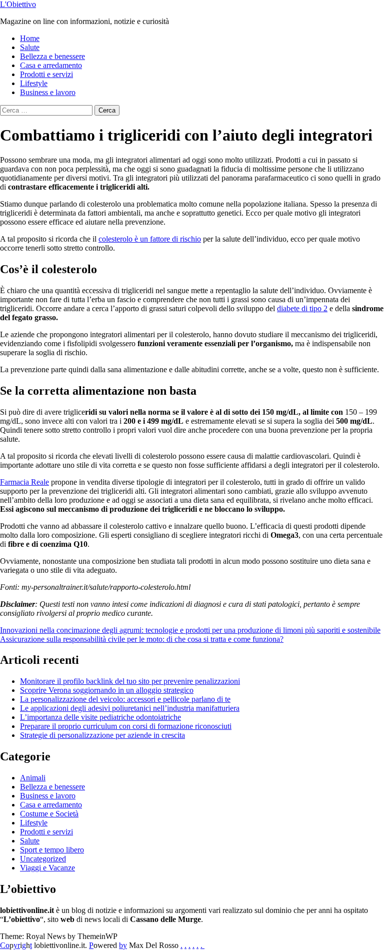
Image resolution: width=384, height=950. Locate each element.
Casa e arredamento (51, 65)
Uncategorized (43, 858)
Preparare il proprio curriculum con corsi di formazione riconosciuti (126, 726)
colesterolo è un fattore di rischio (149, 239)
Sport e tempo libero (52, 849)
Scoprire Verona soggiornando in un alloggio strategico (107, 690)
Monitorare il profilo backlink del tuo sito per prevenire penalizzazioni (130, 681)
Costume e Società (49, 813)
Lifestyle (34, 83)
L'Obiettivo (18, 4)
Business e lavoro (48, 92)
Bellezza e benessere (52, 56)
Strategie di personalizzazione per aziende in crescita (102, 735)
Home (30, 38)
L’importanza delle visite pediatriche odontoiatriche (100, 717)
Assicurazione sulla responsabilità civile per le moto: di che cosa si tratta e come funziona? (142, 639)
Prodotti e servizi (46, 74)
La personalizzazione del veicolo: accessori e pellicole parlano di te (125, 699)
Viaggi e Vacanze (47, 867)
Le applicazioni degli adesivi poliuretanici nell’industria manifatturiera (130, 708)
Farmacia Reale (24, 482)
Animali (33, 777)
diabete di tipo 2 (302, 308)
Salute (30, 47)
